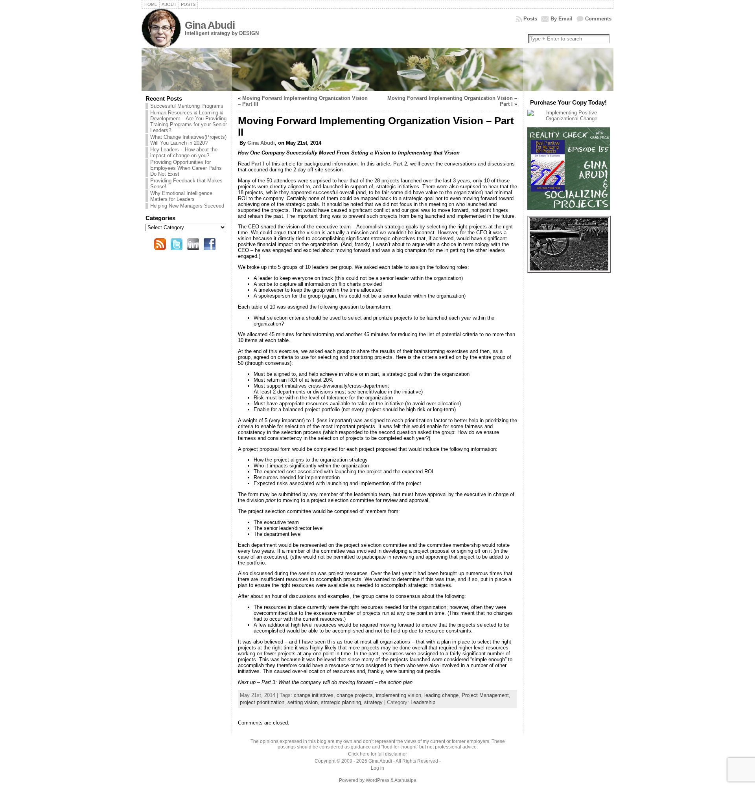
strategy (373, 702)
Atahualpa (405, 780)
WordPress (377, 780)
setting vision (302, 702)
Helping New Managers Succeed (187, 206)
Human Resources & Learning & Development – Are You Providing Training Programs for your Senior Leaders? (188, 121)
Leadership (423, 702)
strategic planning (341, 702)
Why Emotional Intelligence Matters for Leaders (181, 196)
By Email (562, 19)
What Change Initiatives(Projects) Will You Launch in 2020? (188, 140)
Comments (598, 19)
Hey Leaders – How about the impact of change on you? (183, 152)
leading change (441, 695)
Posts (530, 19)
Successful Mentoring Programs (186, 106)
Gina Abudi (210, 25)
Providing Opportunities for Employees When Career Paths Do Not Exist (186, 168)
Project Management (485, 695)
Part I (257, 164)
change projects (355, 695)
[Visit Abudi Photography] (569, 269)
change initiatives (313, 695)
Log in (377, 768)
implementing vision (398, 695)
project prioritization (262, 702)
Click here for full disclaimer (377, 754)
